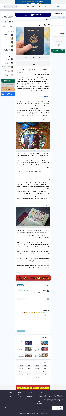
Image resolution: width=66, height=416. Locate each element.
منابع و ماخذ (30, 399)
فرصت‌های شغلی (39, 401)
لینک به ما (40, 399)
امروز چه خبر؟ (19, 398)
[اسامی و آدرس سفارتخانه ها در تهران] (24, 342)
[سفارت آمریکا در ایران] (41, 355)
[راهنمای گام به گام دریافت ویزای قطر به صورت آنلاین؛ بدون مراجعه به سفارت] (41, 342)
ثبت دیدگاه (21, 285)
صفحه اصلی (19, 394)
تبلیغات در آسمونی (8, 394)
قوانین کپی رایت (39, 403)
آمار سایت (40, 398)
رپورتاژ (10, 396)
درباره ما (40, 396)
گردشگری (58, 9)
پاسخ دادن (20, 290)
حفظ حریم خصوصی (29, 394)
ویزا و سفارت (53, 9)
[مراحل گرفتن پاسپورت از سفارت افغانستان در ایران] (24, 355)
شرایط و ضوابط (29, 396)
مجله (20, 396)
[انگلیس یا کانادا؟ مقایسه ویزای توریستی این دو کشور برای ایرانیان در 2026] (41, 349)
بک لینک (10, 398)
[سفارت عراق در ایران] (24, 349)
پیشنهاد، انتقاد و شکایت (28, 398)
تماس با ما (40, 394)
